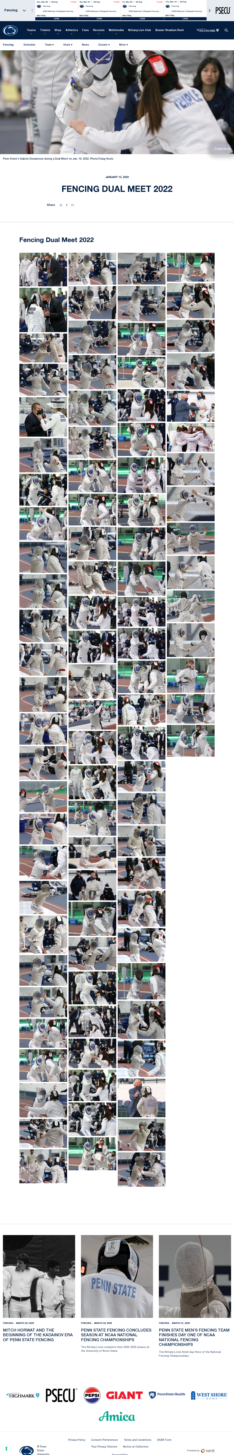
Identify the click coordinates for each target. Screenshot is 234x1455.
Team (48, 45)
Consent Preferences (104, 1397)
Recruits (98, 30)
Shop (57, 30)
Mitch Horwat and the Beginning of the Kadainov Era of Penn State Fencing (38, 1292)
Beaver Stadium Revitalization (175, 30)
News (85, 45)
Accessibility (120, 1412)
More (122, 45)
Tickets (45, 30)
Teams (31, 30)
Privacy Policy (76, 1397)
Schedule (29, 45)
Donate (102, 45)
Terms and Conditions (137, 1397)
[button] (209, 10)
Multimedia (116, 30)
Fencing (8, 1281)
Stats (66, 45)
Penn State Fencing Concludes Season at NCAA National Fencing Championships (116, 1292)
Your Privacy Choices (104, 1404)
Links (56, 19)
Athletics (72, 30)
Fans (85, 30)
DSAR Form (164, 1397)
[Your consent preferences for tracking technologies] (6, 1448)
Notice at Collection (135, 1404)
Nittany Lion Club (139, 30)
